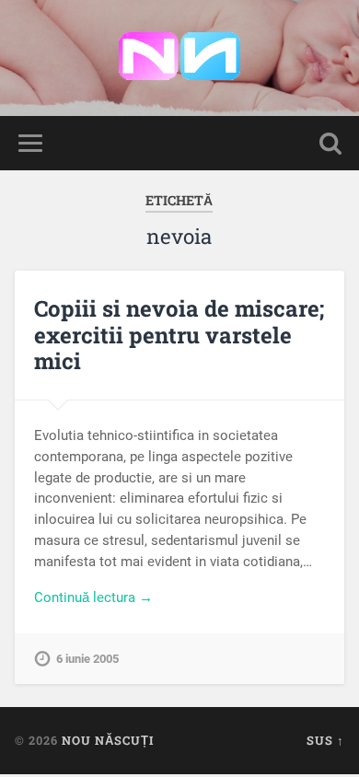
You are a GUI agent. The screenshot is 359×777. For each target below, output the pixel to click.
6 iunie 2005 (87, 659)
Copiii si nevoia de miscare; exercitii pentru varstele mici (179, 335)
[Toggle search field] (330, 143)
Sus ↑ (325, 740)
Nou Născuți (108, 740)
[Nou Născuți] (179, 58)
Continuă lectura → (93, 597)
